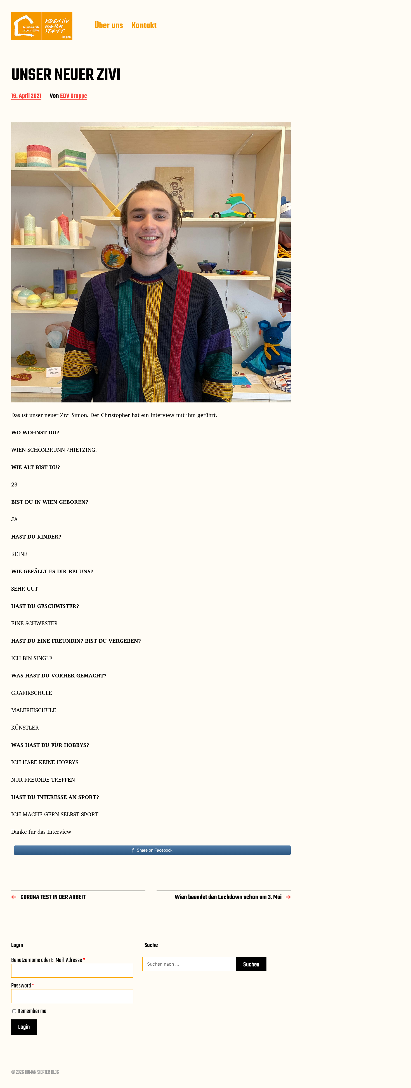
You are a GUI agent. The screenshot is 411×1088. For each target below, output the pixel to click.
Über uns (109, 26)
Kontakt (144, 26)
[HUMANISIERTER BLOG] (41, 26)
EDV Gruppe (73, 96)
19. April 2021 (26, 96)
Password (22, 985)
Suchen (251, 965)
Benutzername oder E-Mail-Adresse (48, 960)
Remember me (32, 1011)
